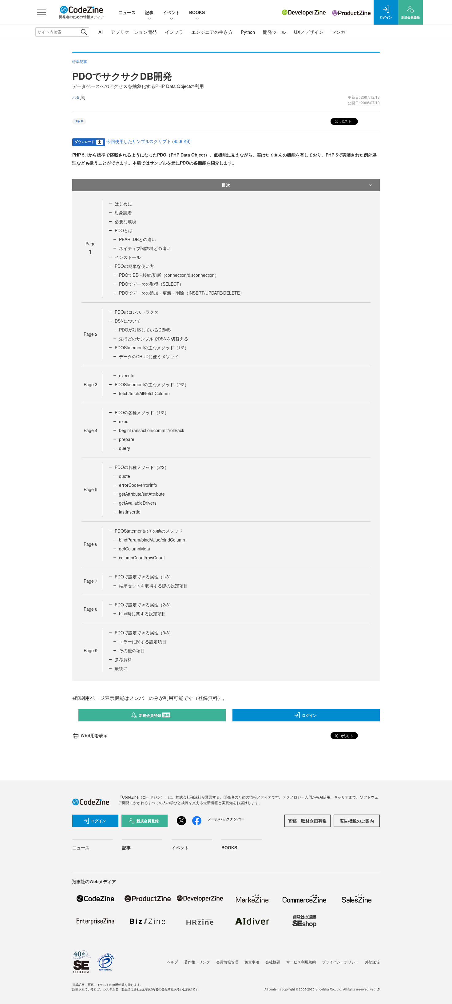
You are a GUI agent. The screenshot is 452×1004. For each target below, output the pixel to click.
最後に (121, 668)
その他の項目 (132, 650)
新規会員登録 (154, 715)
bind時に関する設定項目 (142, 613)
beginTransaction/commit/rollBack (151, 430)
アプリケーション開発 (134, 32)
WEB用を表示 (94, 735)
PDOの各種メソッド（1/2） (142, 412)
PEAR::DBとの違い (137, 239)
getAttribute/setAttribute (142, 494)
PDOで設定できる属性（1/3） (144, 576)
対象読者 (123, 212)
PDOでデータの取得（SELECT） (151, 284)
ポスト (345, 121)
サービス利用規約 (301, 961)
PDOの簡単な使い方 (134, 266)
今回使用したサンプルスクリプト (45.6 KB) (148, 141)
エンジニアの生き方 (212, 32)
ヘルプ (172, 961)
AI (100, 32)
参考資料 (123, 659)
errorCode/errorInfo (138, 485)
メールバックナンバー (226, 819)
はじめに (123, 203)
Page (90, 334)
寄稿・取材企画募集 (307, 821)
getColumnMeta (134, 549)
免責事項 (251, 961)
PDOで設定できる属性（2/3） (144, 604)
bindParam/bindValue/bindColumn (152, 540)
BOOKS (197, 12)
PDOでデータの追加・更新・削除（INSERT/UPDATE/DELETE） (181, 293)
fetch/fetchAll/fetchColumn (144, 393)
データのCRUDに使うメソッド (149, 356)
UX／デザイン (308, 32)
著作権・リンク (197, 961)
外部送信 (372, 961)
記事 (149, 12)
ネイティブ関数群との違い (145, 248)
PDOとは (124, 230)
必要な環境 (125, 221)
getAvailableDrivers (138, 503)
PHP (79, 121)
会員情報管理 (227, 961)
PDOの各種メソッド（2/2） (142, 467)
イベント (171, 12)
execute (126, 375)
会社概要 (272, 961)
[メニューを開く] (41, 12)
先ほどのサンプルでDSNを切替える (153, 338)
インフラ (174, 32)
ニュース (127, 12)
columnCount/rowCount (142, 557)
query (124, 448)
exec (123, 421)
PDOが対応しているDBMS (145, 330)
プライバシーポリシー (340, 961)
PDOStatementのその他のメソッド (149, 531)
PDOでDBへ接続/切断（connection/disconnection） (169, 275)
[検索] (84, 32)
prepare (126, 439)
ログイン (309, 715)
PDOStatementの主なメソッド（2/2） (152, 384)
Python (248, 32)
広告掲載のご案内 (356, 821)
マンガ (338, 32)
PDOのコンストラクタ (136, 312)
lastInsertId (130, 512)
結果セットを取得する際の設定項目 (153, 585)
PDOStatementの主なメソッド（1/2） (152, 347)
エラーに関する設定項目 (142, 641)
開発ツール (274, 32)
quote (124, 476)
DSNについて (128, 321)
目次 (226, 185)
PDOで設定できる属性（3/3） (144, 632)
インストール (128, 257)
